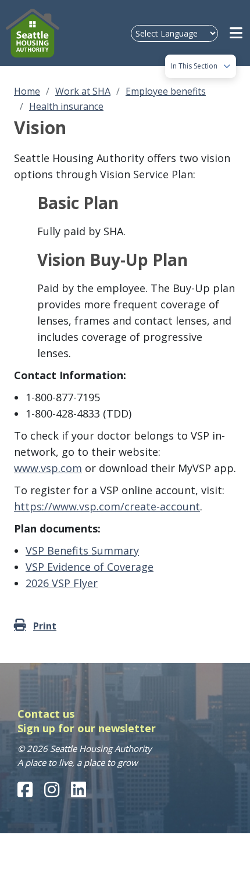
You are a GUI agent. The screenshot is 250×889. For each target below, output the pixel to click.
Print (44, 626)
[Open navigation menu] (237, 33)
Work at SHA (82, 91)
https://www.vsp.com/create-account (107, 506)
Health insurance (66, 106)
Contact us (45, 714)
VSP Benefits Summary (82, 550)
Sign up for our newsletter (86, 728)
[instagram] (51, 789)
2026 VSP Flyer (62, 583)
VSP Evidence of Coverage (89, 567)
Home (27, 91)
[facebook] (25, 789)
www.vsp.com (48, 468)
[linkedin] (78, 789)
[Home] (36, 33)
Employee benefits (166, 91)
